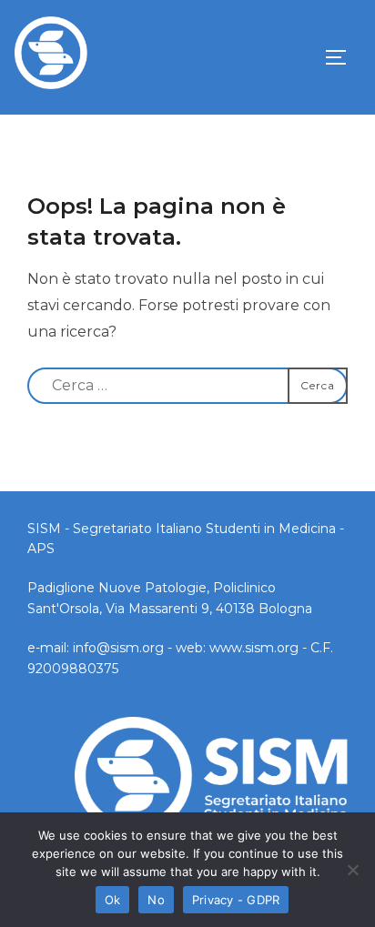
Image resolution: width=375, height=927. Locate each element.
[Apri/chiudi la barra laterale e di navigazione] (342, 57)
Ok (113, 899)
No (156, 899)
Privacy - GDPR (236, 899)
